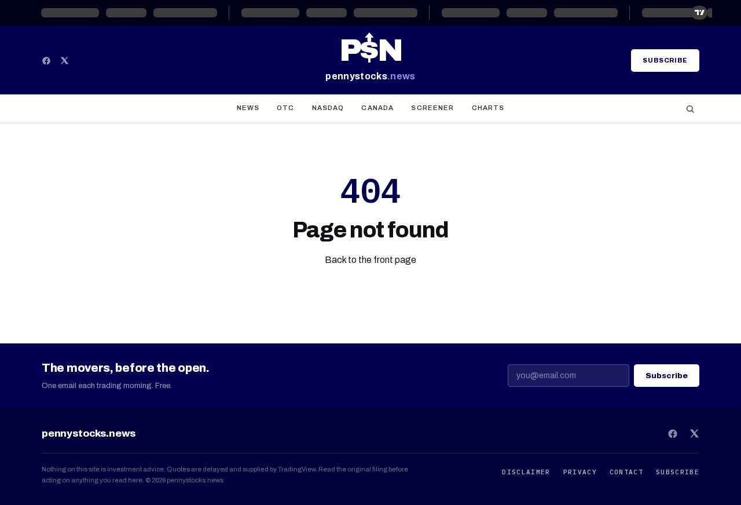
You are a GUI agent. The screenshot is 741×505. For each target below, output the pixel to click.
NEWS (248, 107)
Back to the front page (370, 260)
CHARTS (488, 107)
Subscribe (665, 60)
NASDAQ (328, 107)
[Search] (690, 109)
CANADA (377, 107)
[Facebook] (46, 60)
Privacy (580, 472)
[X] (64, 60)
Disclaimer (526, 472)
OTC (285, 107)
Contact (626, 472)
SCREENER (432, 107)
